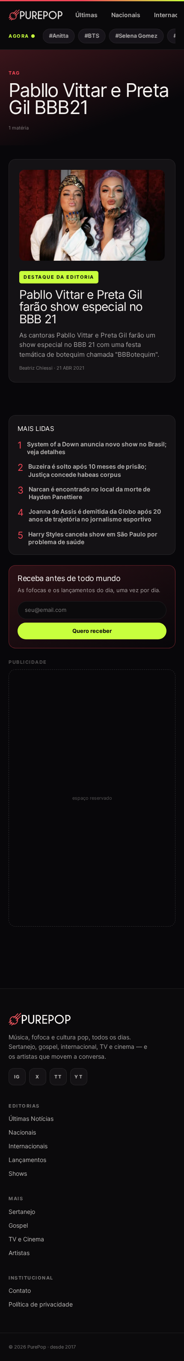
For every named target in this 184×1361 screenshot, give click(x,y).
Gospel (18, 1225)
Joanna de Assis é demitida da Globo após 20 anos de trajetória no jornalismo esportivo (95, 515)
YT (78, 1077)
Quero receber (92, 630)
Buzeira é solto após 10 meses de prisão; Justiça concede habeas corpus (87, 470)
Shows (18, 1173)
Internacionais (28, 1146)
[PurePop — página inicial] (35, 15)
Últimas (86, 14)
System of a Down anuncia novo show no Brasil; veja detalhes (96, 447)
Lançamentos (27, 1159)
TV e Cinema (26, 1239)
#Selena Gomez (133, 35)
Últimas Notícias (31, 1118)
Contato (20, 1290)
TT (58, 1077)
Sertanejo (22, 1211)
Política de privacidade (41, 1304)
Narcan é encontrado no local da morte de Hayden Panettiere (89, 492)
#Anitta (55, 35)
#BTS (88, 35)
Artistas (19, 1252)
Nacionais (125, 14)
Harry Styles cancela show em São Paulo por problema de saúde (92, 537)
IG (17, 1077)
